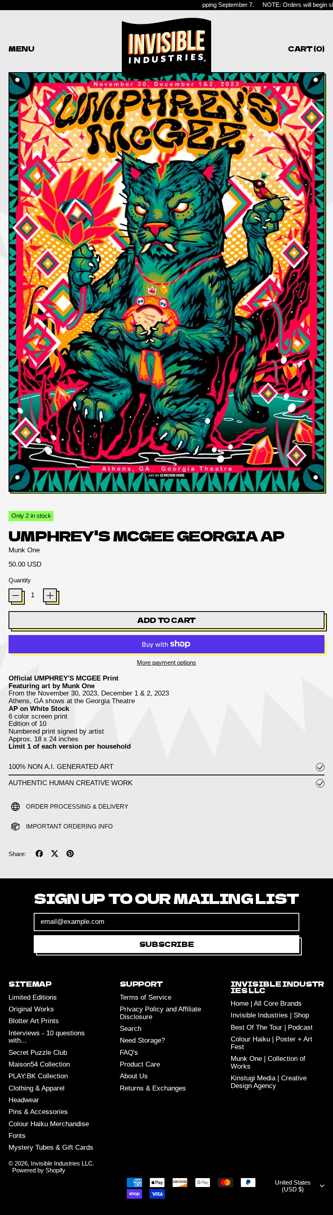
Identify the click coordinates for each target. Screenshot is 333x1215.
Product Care (140, 1064)
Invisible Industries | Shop (270, 1015)
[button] (166, 283)
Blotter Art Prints (34, 1021)
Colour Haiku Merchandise (49, 1124)
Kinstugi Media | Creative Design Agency (269, 1082)
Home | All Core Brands (266, 1003)
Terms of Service (145, 997)
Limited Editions (33, 997)
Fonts (17, 1136)
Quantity (20, 580)
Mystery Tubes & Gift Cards (51, 1147)
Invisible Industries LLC (62, 1163)
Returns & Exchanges (153, 1088)
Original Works (31, 1009)
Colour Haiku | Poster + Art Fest (271, 1043)
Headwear (24, 1100)
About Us (134, 1076)
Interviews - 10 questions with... (47, 1037)
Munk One (24, 550)
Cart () (306, 49)
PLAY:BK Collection (38, 1076)
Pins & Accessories (38, 1112)
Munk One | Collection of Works (268, 1062)
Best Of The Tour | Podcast (272, 1027)
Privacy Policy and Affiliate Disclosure (160, 1013)
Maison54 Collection (39, 1064)
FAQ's (129, 1052)
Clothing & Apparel (37, 1088)
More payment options (166, 662)
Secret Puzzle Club (38, 1052)
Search (130, 1029)
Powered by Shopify (38, 1170)
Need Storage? (142, 1040)
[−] (15, 595)
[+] (50, 595)
